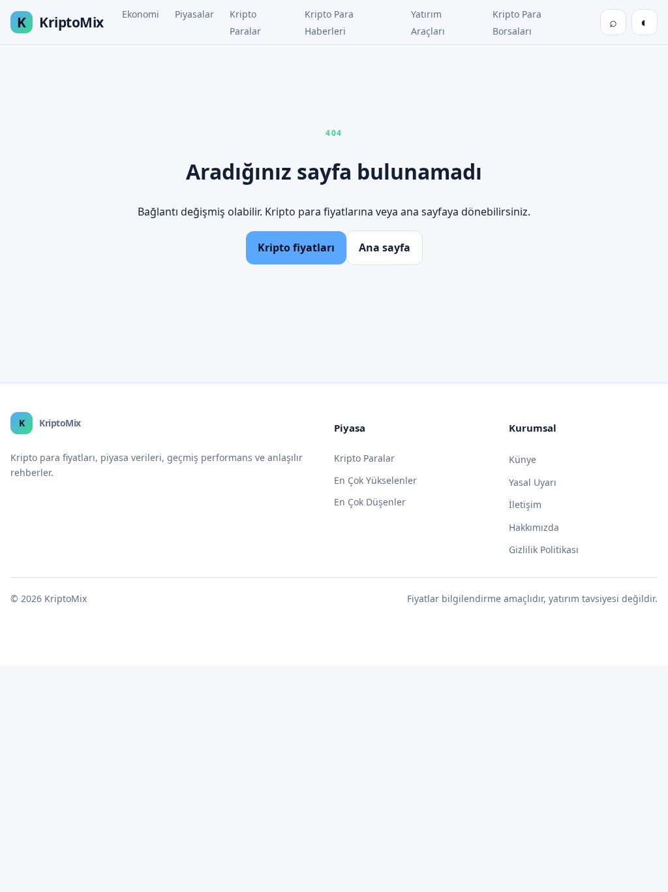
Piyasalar (194, 14)
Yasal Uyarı (532, 482)
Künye (522, 459)
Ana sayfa (384, 247)
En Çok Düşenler (370, 502)
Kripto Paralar (364, 458)
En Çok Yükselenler (375, 480)
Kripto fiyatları (296, 247)
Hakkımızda (534, 527)
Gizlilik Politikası (544, 549)
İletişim (525, 504)
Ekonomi (140, 14)
